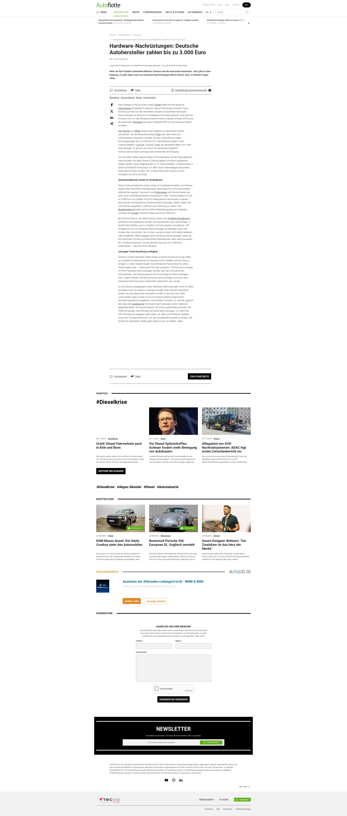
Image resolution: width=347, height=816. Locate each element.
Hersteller (138, 122)
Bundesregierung (126, 209)
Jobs (227, 5)
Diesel (158, 104)
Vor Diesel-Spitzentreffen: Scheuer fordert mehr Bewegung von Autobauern (173, 447)
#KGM (110, 536)
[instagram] (173, 780)
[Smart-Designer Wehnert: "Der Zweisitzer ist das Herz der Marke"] (226, 518)
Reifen (135, 12)
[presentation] (249, 23)
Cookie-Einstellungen (243, 809)
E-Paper (235, 5)
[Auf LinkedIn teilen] (111, 117)
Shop (219, 5)
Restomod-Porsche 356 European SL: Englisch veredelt (172, 543)
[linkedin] (180, 780)
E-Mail (139, 641)
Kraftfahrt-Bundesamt (179, 218)
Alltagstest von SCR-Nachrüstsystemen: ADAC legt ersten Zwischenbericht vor (224, 447)
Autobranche (138, 304)
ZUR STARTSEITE (199, 376)
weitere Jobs (132, 601)
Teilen (138, 90)
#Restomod (166, 536)
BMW (137, 131)
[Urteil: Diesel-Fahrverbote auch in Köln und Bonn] (120, 421)
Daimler (126, 131)
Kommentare (120, 90)
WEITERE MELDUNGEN (110, 471)
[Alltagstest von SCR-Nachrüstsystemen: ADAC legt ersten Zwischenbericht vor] (226, 421)
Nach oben (243, 787)
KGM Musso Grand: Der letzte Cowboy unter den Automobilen (119, 543)
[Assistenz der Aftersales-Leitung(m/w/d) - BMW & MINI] (102, 586)
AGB (217, 809)
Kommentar (141, 652)
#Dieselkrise (111, 402)
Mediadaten (206, 799)
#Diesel (148, 487)
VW (119, 131)
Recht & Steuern (175, 12)
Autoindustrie (125, 108)
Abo (246, 5)
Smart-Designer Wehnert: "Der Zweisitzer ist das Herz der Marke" (224, 545)
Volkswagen (161, 192)
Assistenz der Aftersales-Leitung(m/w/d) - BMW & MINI (163, 581)
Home (112, 35)
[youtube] (166, 780)
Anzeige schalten (156, 601)
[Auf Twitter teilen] (111, 111)
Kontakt (224, 799)
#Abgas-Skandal (129, 487)
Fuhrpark (137, 35)
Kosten (135, 213)
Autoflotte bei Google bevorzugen (191, 90)
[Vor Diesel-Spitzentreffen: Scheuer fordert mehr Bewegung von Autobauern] (173, 421)
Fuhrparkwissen (152, 12)
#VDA (163, 439)
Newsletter (209, 5)
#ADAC (216, 439)
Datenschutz (227, 809)
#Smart (216, 536)
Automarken (195, 12)
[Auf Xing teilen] (111, 123)
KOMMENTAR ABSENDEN (174, 699)
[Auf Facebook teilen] (112, 105)
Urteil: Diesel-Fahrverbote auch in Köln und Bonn (119, 445)
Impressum (209, 809)
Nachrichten (121, 12)
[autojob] (240, 572)
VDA (158, 134)
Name (178, 641)
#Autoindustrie (167, 487)
